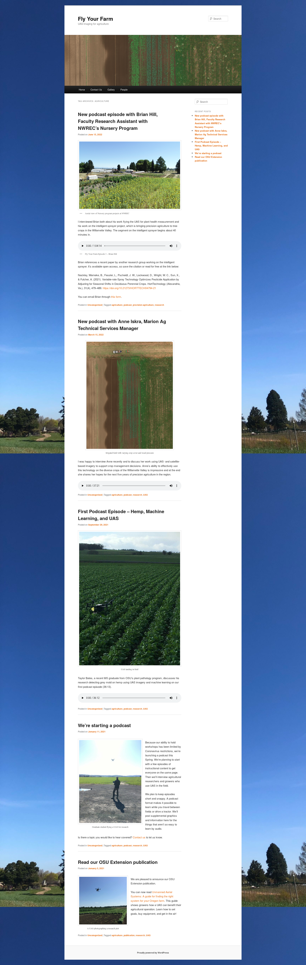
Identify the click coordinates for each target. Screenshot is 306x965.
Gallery (111, 89)
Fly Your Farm (95, 18)
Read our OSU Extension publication (118, 862)
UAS (145, 494)
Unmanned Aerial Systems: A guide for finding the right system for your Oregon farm (152, 896)
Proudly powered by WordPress (153, 952)
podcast (128, 304)
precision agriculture (143, 304)
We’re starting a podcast (104, 725)
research (159, 304)
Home (82, 89)
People (124, 89)
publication (129, 935)
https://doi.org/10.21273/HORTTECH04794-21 (129, 288)
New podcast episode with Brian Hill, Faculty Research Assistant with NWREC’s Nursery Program (118, 121)
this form (116, 296)
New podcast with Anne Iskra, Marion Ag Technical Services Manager (211, 134)
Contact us (139, 837)
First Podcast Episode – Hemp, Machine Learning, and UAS (211, 145)
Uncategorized (94, 304)
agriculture (117, 304)
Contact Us (96, 89)
